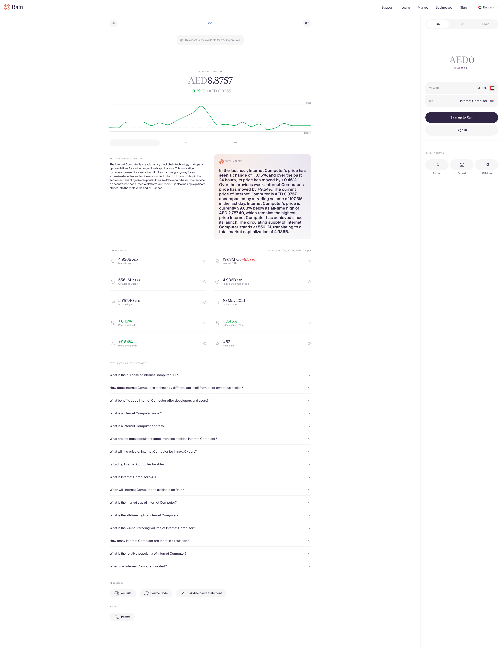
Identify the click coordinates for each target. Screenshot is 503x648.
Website (126, 593)
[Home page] (13, 7)
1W (185, 143)
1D (135, 143)
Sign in (462, 130)
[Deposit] (461, 164)
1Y (286, 143)
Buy (437, 24)
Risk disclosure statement (204, 593)
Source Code (159, 593)
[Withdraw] (486, 164)
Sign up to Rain (461, 117)
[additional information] (204, 261)
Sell (462, 24)
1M (235, 143)
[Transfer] (437, 164)
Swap (485, 24)
